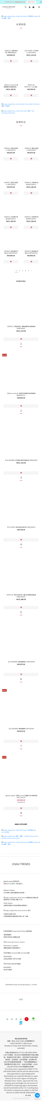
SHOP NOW (31, 2)
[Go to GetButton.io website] (37, 1099)
